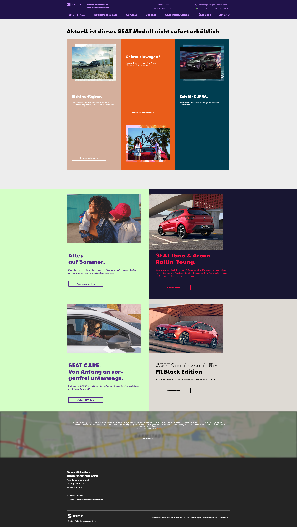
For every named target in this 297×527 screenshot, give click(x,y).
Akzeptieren (148, 438)
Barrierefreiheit (210, 518)
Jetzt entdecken (173, 287)
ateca (82, 15)
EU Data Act (223, 518)
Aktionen (224, 14)
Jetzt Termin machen (86, 284)
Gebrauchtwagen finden (143, 112)
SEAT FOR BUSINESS (177, 14)
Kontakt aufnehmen (89, 158)
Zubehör (151, 14)
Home (70, 14)
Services (131, 14)
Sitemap (178, 518)
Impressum (156, 518)
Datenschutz (167, 518)
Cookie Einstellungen (192, 518)
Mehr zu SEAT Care (85, 400)
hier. (159, 429)
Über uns (203, 14)
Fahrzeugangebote (105, 14)
